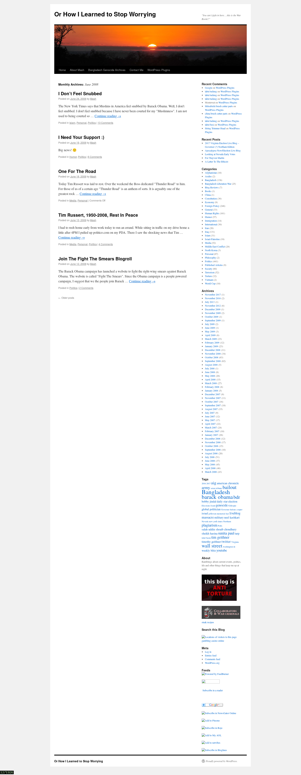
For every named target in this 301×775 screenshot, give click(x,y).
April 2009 (210, 335)
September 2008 (213, 361)
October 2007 (211, 401)
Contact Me (136, 70)
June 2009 (210, 327)
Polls (220, 525)
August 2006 (211, 453)
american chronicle (228, 483)
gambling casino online (213, 640)
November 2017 (213, 294)
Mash (93, 98)
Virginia (235, 541)
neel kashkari (232, 517)
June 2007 (210, 416)
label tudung (211, 91)
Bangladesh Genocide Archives (107, 70)
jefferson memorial (217, 513)
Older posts (66, 297)
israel (205, 513)
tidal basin (206, 537)
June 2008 (210, 372)
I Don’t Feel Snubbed (80, 93)
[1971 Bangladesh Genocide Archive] (221, 618)
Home (62, 70)
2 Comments (86, 288)
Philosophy (210, 257)
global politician (211, 509)
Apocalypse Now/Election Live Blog (223, 150)
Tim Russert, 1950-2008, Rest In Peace (98, 215)
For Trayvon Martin (214, 157)
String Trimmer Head (215, 128)
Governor (225, 509)
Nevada (205, 521)
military (219, 517)
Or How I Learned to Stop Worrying (105, 13)
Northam (227, 521)
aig (213, 482)
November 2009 (213, 313)
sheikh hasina (209, 533)
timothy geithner (211, 542)
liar (227, 513)
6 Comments (95, 156)
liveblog (235, 513)
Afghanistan (211, 172)
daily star (222, 501)
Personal (82, 122)
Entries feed (210, 655)
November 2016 (213, 298)
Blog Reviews (212, 187)
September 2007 (213, 405)
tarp (237, 533)
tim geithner (220, 537)
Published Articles (214, 265)
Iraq (207, 231)
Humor (73, 156)
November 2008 (213, 353)
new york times (216, 521)
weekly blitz (209, 550)
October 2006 (211, 446)
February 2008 (212, 386)
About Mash (77, 70)
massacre (208, 517)
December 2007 (212, 394)
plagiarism (209, 525)
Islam (72, 122)
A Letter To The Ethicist (216, 161)
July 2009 (210, 324)
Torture (208, 276)
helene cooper (236, 509)
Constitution (211, 198)
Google (208, 87)
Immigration (211, 220)
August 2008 (211, 364)
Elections (206, 505)
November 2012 (213, 305)
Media (72, 200)
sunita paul (226, 533)
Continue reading (108, 116)
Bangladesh (210, 180)
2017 (208, 483)
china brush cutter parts (216, 113)
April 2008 (210, 379)
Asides (208, 176)
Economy (209, 202)
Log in (208, 651)
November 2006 (213, 442)
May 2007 (210, 420)
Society (208, 268)
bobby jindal (209, 501)
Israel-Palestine (212, 239)
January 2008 (211, 390)
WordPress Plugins (158, 70)
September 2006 (213, 449)
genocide (222, 505)
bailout (229, 487)
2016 (204, 483)
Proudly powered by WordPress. (222, 761)
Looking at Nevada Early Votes (220, 154)
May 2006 (210, 464)
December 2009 (212, 309)
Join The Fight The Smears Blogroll (95, 258)
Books (208, 191)
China (208, 194)
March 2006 (211, 471)
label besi (209, 124)
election (232, 501)
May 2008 (210, 375)
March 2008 (211, 383)
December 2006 (212, 438)
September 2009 (213, 320)
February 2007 (212, 431)
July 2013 (210, 301)
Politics (92, 122)
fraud (212, 505)
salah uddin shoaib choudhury (219, 529)
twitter (226, 541)
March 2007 (211, 427)
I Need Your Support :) (81, 137)
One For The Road (77, 171)
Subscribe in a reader (213, 690)
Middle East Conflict (215, 246)
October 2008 (211, 357)
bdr (236, 496)
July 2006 (210, 457)
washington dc (229, 546)
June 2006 (210, 460)
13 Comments (105, 122)
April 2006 (210, 468)
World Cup (210, 283)
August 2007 (211, 409)
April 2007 (210, 423)
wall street (212, 545)
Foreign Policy (212, 205)
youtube (221, 550)
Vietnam (209, 279)
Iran (207, 228)
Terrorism (209, 272)
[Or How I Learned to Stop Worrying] (219, 713)
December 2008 (212, 349)
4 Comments (106, 244)
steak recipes (208, 622)
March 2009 (211, 338)
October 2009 (211, 316)
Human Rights (212, 213)
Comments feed (212, 659)
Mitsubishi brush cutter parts (219, 106)
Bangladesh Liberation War (218, 183)
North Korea (211, 250)
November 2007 (213, 398)
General (209, 209)
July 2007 (210, 412)
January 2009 (211, 346)
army (206, 487)
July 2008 (210, 368)
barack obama (217, 496)
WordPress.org (212, 662)
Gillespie (232, 505)
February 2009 (212, 342)
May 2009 (210, 331)
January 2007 (211, 434)
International (211, 224)
